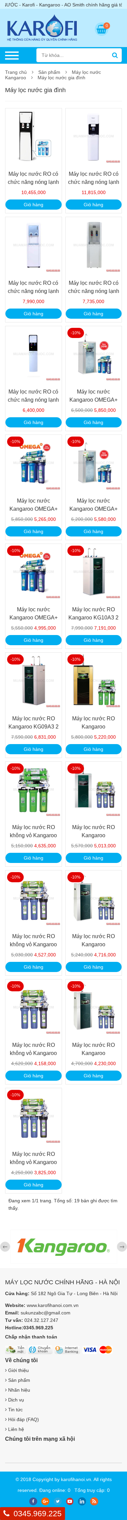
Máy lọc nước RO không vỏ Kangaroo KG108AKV (33, 1053)
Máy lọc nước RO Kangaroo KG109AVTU (93, 835)
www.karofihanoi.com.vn (53, 1305)
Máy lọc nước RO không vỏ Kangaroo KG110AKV (33, 835)
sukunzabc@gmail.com (45, 1312)
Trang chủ (16, 72)
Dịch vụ (15, 1399)
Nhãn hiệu (18, 1390)
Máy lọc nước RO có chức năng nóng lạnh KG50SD (93, 182)
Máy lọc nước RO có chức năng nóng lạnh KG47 (93, 291)
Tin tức (15, 1409)
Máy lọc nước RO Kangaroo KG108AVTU (93, 944)
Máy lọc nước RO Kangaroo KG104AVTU (93, 1053)
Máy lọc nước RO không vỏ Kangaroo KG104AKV (33, 1162)
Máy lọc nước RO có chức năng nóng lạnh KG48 (33, 291)
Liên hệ (15, 1429)
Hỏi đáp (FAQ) (23, 1419)
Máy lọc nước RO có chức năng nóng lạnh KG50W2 (33, 182)
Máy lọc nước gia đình (61, 77)
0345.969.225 (38, 1513)
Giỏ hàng (33, 204)
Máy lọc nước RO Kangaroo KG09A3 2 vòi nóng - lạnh (33, 727)
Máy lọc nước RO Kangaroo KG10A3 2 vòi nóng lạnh (93, 618)
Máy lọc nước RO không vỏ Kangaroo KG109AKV (33, 944)
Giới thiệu (18, 1370)
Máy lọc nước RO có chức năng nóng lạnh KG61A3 (33, 400)
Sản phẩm (49, 72)
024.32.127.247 (41, 1320)
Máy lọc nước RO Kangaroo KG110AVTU (93, 727)
